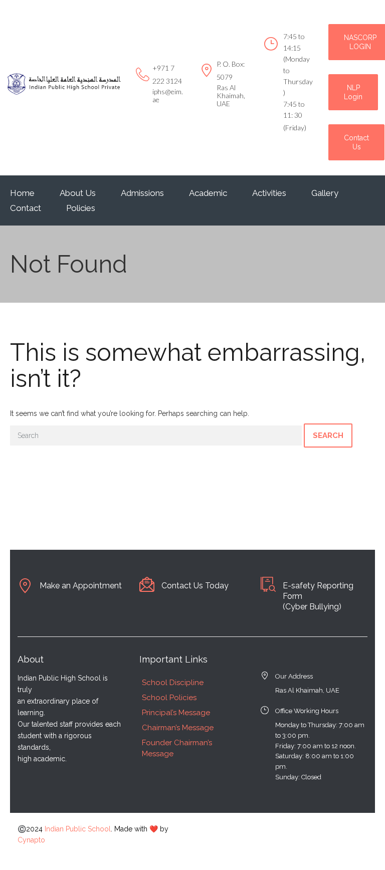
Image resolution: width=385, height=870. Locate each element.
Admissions (142, 193)
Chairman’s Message (178, 727)
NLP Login (353, 92)
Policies (80, 208)
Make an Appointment (81, 585)
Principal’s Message (176, 712)
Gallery (324, 193)
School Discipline (173, 682)
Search (328, 435)
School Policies (169, 697)
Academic (208, 193)
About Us (78, 193)
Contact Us (356, 142)
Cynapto (31, 840)
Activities (269, 193)
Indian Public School (78, 829)
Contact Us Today (195, 585)
